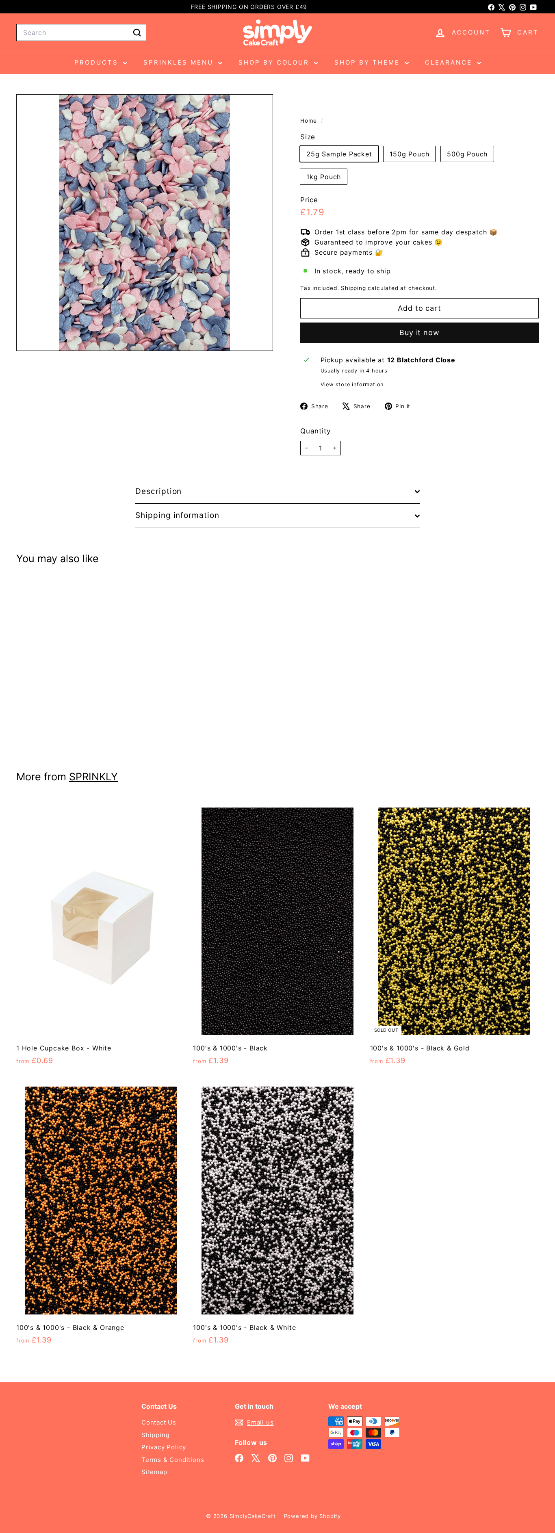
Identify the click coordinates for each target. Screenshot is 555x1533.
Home (309, 120)
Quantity (315, 431)
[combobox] (81, 32)
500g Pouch (467, 154)
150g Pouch (409, 154)
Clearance (450, 62)
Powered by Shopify (312, 1516)
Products (97, 62)
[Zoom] (145, 223)
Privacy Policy (163, 1447)
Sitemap (154, 1472)
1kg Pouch (323, 177)
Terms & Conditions (172, 1460)
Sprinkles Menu (179, 62)
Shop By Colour (275, 62)
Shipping (353, 288)
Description (158, 491)
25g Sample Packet (339, 154)
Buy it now (419, 332)
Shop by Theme (368, 62)
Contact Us (158, 1422)
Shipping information (177, 515)
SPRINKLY (93, 777)
